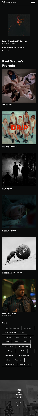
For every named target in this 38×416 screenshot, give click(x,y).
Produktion (27, 337)
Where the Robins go (9, 230)
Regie (17, 337)
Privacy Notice (19, 402)
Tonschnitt (18, 360)
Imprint (17, 400)
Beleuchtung (9, 355)
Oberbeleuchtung (10, 332)
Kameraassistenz (23, 355)
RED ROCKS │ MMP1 (9, 314)
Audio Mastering (23, 346)
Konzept (25, 341)
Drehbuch (8, 337)
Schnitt (7, 341)
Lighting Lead (24, 364)
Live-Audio (21, 351)
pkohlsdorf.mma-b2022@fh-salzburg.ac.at (14, 47)
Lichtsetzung (28, 328)
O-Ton (22, 332)
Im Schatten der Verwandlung (12, 272)
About (17, 403)
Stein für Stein (7, 104)
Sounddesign (9, 351)
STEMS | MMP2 (7, 188)
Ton (31, 351)
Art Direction (9, 346)
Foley (16, 341)
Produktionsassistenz (12, 328)
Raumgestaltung (10, 364)
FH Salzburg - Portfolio (11, 2)
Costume (7, 360)
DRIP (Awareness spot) (9, 146)
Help (17, 405)
